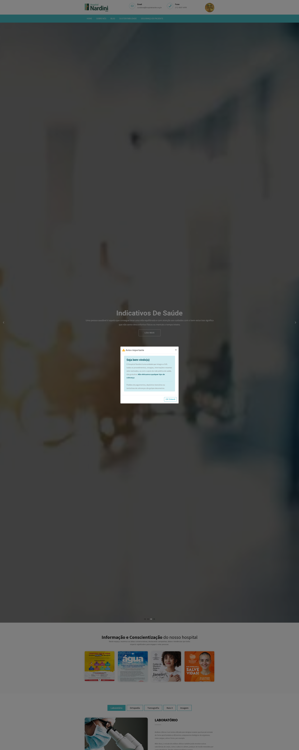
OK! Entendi (170, 399)
